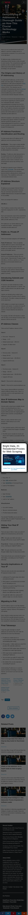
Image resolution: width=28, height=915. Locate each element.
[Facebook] (3, 716)
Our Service (16, 886)
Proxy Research (14, 908)
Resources (14, 36)
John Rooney (7, 36)
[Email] (12, 716)
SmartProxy (6, 900)
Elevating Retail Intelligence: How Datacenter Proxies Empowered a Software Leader (12, 800)
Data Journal (6, 906)
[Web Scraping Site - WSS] (6, 2)
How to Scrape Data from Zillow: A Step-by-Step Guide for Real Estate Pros (12, 741)
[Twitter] (8, 716)
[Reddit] (24, 913)
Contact (10, 886)
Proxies (7, 699)
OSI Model (10, 169)
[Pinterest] (13, 913)
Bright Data (20, 900)
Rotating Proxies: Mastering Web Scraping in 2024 (5, 689)
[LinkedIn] (18, 913)
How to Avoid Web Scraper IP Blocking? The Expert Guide (18, 680)
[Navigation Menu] (24, 2)
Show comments (13, 708)
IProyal (12, 906)
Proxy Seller (13, 902)
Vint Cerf (23, 89)
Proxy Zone (13, 900)
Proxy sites (18, 906)
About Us (5, 886)
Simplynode (6, 908)
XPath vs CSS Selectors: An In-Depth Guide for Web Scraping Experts (11, 769)
